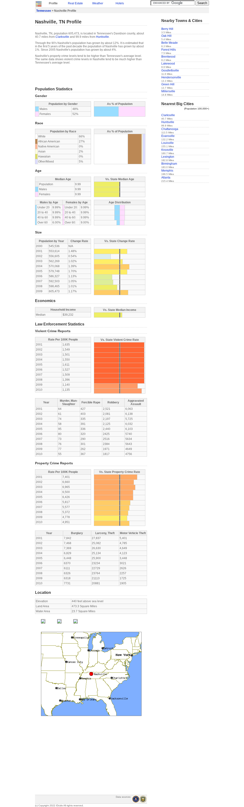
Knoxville (167, 150)
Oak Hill (166, 36)
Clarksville (62, 36)
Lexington (167, 156)
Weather (97, 3)
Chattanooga (169, 129)
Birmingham (169, 163)
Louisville (167, 143)
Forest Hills (168, 49)
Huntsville (102, 36)
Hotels (120, 3)
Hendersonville (171, 77)
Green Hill (167, 84)
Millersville (168, 91)
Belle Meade (169, 42)
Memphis (167, 170)
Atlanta (165, 177)
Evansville (168, 136)
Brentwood (168, 56)
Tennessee (43, 10)
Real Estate (75, 3)
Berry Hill (167, 29)
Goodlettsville (170, 70)
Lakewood (168, 63)
